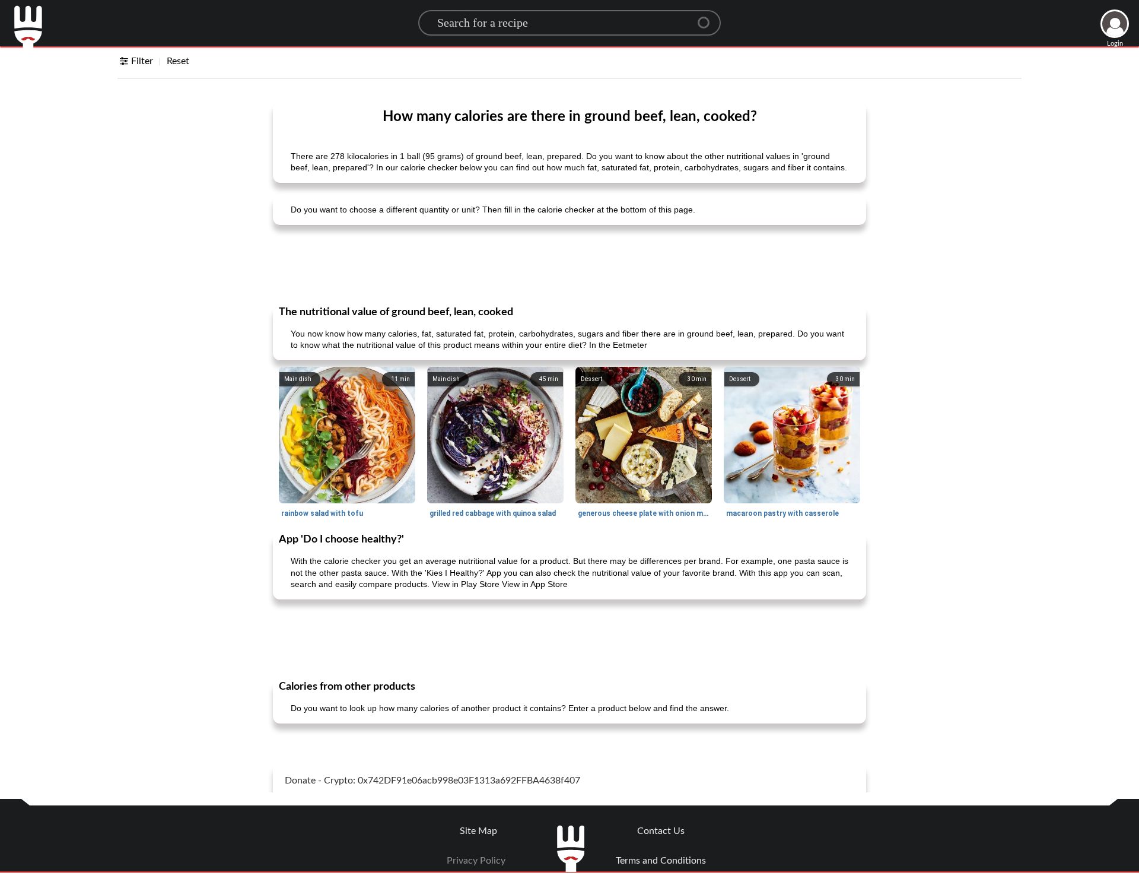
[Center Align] (708, 18)
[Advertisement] (569, 264)
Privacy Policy (476, 860)
